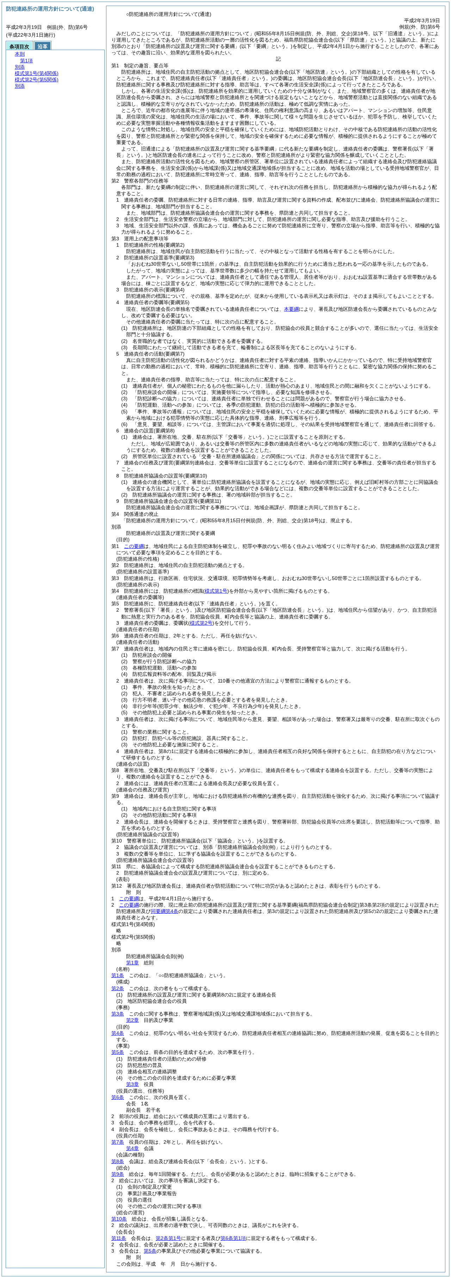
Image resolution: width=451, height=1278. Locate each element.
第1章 (132, 962)
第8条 (117, 1161)
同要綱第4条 (164, 911)
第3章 (132, 1084)
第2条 (117, 988)
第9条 (117, 1174)
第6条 (117, 1097)
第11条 (118, 1238)
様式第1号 (216, 591)
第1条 (117, 975)
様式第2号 (201, 623)
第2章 (132, 1020)
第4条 (117, 1033)
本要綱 (291, 309)
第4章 (132, 1148)
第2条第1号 (168, 1238)
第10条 (119, 1219)
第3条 (117, 1014)
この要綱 (134, 546)
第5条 (117, 1052)
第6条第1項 (233, 1238)
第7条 (117, 1142)
